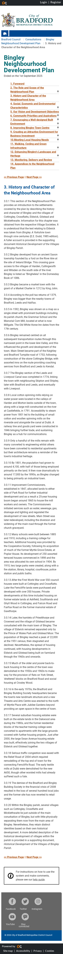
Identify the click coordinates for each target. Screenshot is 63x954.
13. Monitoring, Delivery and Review (31, 159)
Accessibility (23, 950)
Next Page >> (34, 177)
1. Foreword (17, 83)
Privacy (37, 950)
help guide (39, 879)
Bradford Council (11, 39)
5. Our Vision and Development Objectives (34, 111)
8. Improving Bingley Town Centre (29, 127)
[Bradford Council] (27, 19)
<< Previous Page (14, 177)
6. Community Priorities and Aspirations (33, 115)
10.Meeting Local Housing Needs (29, 139)
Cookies (49, 950)
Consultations (33, 39)
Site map (8, 950)
